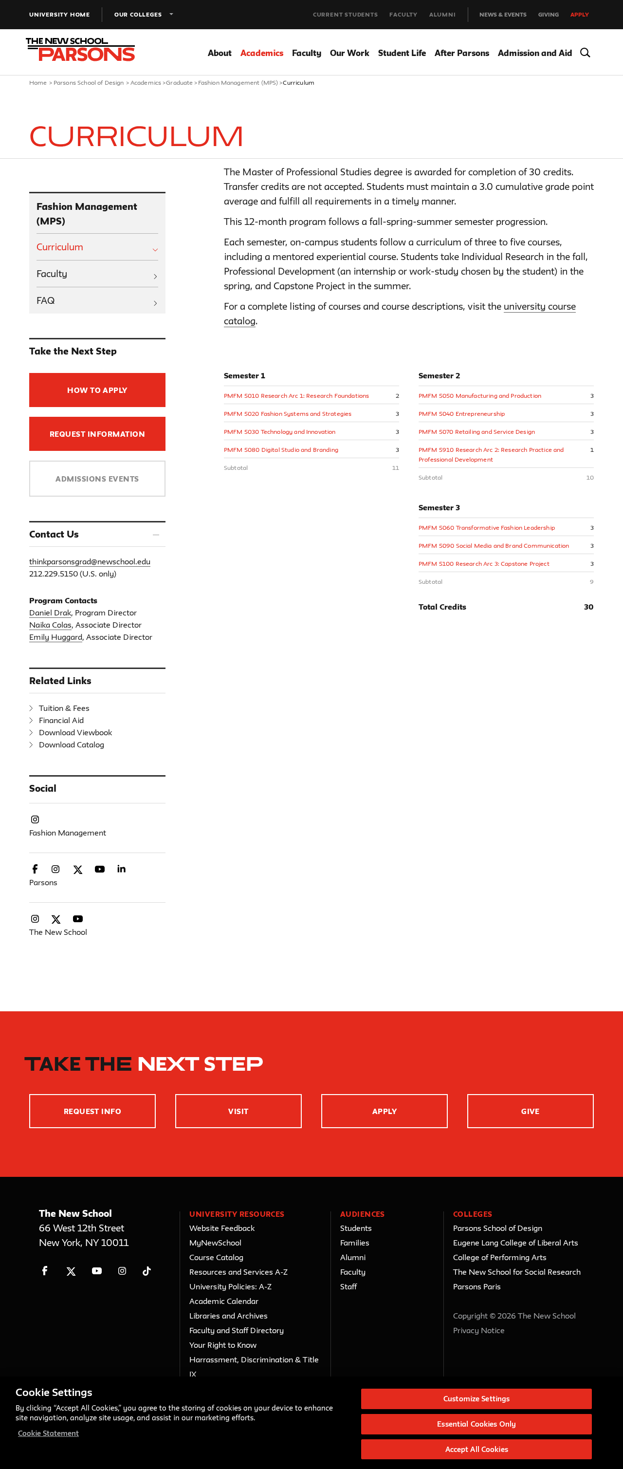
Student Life (402, 52)
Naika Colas (50, 624)
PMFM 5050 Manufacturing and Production (480, 395)
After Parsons (462, 52)
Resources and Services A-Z (238, 1271)
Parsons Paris (477, 1286)
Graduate (179, 82)
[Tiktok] (146, 1271)
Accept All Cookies (476, 1449)
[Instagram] (122, 1271)
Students (356, 1228)
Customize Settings (476, 1399)
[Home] (86, 52)
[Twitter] (71, 1271)
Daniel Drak (50, 612)
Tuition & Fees (64, 708)
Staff (348, 1286)
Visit (238, 1111)
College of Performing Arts (500, 1257)
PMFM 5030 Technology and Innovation (280, 431)
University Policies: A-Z (230, 1286)
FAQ (46, 300)
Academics (261, 52)
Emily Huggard (55, 636)
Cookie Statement (48, 1433)
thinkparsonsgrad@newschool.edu (89, 561)
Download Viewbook (75, 732)
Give (530, 1111)
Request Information (97, 434)
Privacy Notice (479, 1330)
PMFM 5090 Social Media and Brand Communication (494, 545)
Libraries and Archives (228, 1315)
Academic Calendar (223, 1301)
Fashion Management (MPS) (238, 82)
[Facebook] (45, 1271)
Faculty (403, 14)
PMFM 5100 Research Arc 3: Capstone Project (484, 563)
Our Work (349, 52)
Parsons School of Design (89, 82)
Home (38, 82)
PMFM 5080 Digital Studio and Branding (281, 449)
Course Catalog (216, 1257)
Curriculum (60, 247)
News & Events (503, 14)
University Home (59, 14)
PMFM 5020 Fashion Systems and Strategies (287, 413)
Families (354, 1242)
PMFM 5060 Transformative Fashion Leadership (487, 527)
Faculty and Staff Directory (236, 1330)
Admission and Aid (535, 52)
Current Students (345, 14)
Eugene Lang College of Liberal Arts (515, 1242)
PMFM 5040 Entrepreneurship (462, 413)
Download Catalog (71, 744)
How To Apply (97, 390)
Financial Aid (61, 720)
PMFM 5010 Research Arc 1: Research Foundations (296, 395)
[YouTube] (97, 1271)
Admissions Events (97, 479)
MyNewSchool (215, 1242)
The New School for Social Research (517, 1271)
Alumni (442, 14)
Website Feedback (222, 1228)
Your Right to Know (223, 1344)
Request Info (93, 1111)
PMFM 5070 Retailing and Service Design (477, 431)
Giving (548, 14)
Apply (579, 14)
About (220, 52)
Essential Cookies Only (476, 1424)
